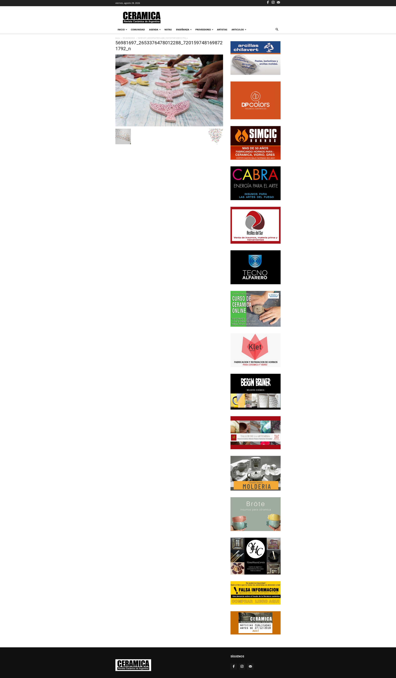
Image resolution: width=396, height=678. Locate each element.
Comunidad (138, 29)
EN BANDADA (129, 38)
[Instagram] (273, 2)
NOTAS (168, 29)
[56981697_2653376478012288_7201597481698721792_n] (169, 125)
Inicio (121, 29)
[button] (277, 29)
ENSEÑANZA (182, 29)
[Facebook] (267, 2)
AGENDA (153, 29)
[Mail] (278, 2)
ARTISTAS (222, 29)
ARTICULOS (238, 29)
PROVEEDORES (203, 29)
